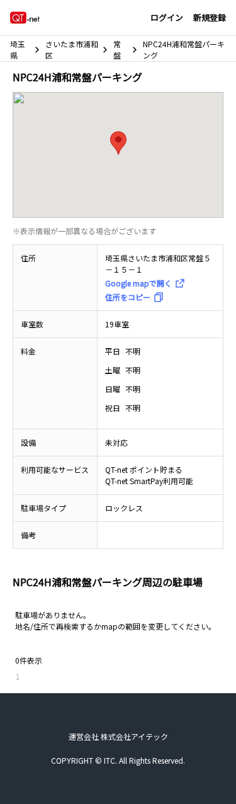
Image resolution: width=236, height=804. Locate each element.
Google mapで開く (138, 283)
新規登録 (209, 17)
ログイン (166, 17)
